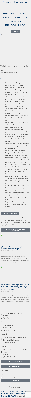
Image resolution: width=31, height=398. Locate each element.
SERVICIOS (24, 13)
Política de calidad (14, 393)
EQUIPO (14, 13)
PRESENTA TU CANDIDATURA (15, 25)
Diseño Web (12, 396)
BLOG (26, 17)
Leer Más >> (4, 265)
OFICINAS (6, 17)
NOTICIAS (17, 17)
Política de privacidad (16, 391)
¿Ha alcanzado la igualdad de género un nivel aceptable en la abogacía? (14, 248)
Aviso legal (4, 391)
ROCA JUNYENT (15, 21)
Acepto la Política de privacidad (12, 378)
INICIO (5, 13)
